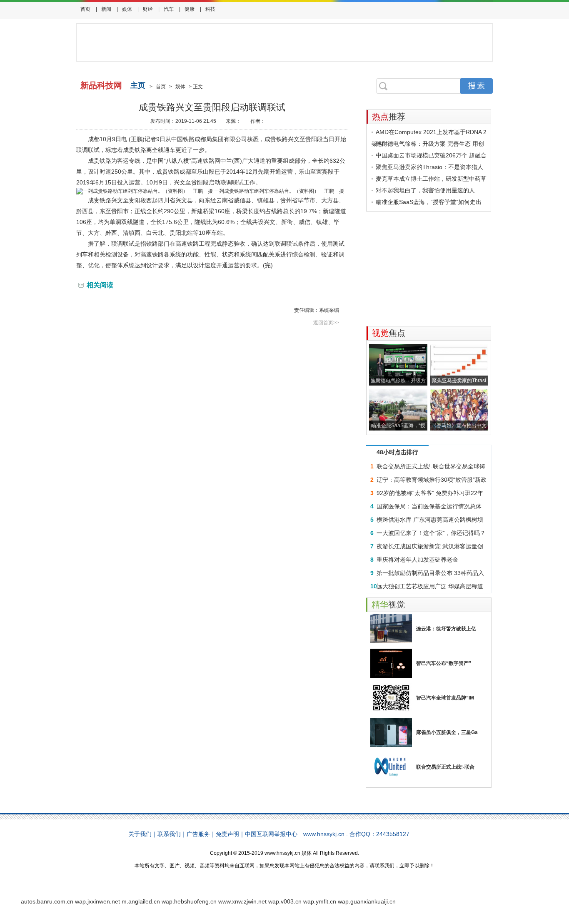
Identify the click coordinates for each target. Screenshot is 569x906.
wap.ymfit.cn (319, 901)
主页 (137, 85)
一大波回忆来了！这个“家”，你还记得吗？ (431, 533)
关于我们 (140, 834)
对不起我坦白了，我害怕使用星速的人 (425, 190)
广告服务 (198, 834)
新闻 (106, 9)
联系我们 (169, 834)
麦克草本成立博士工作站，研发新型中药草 (431, 178)
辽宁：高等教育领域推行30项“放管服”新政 (432, 479)
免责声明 (227, 834)
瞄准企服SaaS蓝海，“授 (398, 425)
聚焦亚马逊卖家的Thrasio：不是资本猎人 (429, 167)
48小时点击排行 (397, 452)
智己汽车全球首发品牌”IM (445, 698)
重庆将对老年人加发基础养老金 (417, 559)
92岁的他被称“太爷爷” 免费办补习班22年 (430, 493)
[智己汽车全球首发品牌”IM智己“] (391, 697)
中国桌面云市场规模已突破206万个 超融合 (431, 155)
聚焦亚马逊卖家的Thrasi (459, 380)
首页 (85, 9)
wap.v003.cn (285, 901)
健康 (190, 9)
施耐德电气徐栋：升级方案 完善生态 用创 (430, 143)
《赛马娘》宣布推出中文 (459, 425)
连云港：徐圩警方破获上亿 (446, 629)
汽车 (169, 9)
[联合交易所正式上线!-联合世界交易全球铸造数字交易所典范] (391, 767)
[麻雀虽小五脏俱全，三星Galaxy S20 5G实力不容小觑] (391, 732)
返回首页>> (326, 323)
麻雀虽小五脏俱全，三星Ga (447, 732)
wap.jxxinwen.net (97, 901)
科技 (210, 9)
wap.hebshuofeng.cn (189, 901)
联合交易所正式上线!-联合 (445, 767)
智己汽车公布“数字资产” (443, 663)
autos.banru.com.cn (47, 901)
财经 (148, 9)
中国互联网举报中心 (271, 834)
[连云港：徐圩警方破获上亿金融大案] (391, 628)
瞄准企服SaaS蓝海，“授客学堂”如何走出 (429, 202)
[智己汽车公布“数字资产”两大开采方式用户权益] (391, 663)
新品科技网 (101, 85)
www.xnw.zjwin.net (242, 901)
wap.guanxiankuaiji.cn (367, 901)
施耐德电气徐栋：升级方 (398, 380)
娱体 (127, 9)
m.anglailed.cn (141, 901)
